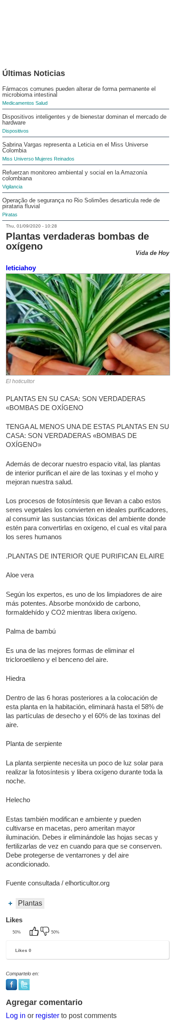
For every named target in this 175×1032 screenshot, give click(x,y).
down (45, 932)
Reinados (64, 158)
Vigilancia (12, 186)
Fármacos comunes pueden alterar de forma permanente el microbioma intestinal (79, 91)
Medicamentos (18, 103)
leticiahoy (21, 268)
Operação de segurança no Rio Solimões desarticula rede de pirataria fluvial (81, 203)
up (35, 932)
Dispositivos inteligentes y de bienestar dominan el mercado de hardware (84, 119)
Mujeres (43, 158)
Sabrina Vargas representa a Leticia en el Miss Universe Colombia (75, 147)
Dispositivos (15, 131)
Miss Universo (18, 158)
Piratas (10, 214)
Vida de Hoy (152, 253)
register (47, 1015)
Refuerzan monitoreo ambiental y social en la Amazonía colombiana (74, 175)
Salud (41, 103)
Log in (16, 1015)
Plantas (30, 903)
